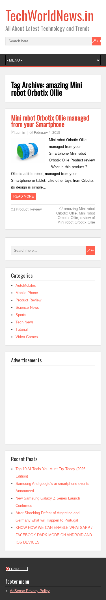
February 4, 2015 (47, 133)
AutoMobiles (26, 285)
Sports (21, 315)
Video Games (27, 337)
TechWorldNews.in (49, 15)
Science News (27, 307)
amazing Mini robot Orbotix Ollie (75, 211)
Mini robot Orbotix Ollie (76, 215)
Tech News (25, 322)
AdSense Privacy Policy (30, 591)
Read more (23, 196)
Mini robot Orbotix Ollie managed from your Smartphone (50, 121)
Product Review (29, 209)
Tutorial (22, 329)
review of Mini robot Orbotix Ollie (76, 220)
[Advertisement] (53, 400)
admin (20, 133)
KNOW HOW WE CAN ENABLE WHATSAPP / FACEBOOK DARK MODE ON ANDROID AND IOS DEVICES (54, 534)
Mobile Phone (27, 293)
